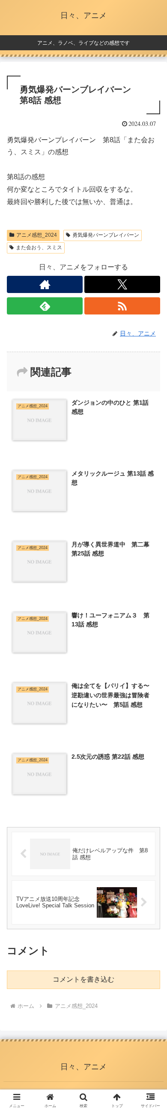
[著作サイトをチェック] (45, 284)
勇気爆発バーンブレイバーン (105, 235)
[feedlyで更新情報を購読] (45, 305)
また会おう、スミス (39, 247)
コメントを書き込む (83, 979)
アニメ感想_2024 (36, 235)
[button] (150, 1040)
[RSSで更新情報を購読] (122, 305)
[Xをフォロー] (122, 284)
